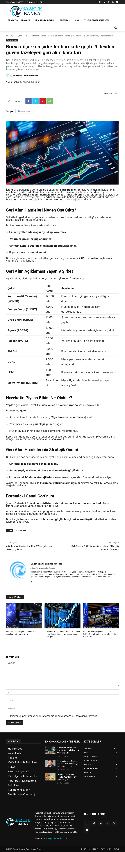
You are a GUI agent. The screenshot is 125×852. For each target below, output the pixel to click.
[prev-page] (8, 644)
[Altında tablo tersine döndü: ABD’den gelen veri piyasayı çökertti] (50, 776)
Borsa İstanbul (32, 35)
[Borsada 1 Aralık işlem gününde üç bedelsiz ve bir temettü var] (24, 615)
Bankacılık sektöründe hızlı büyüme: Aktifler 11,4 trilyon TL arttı (68, 750)
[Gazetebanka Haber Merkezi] (8, 75)
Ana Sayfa (10, 35)
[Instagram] (100, 2)
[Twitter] (113, 2)
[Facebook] (96, 2)
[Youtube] (117, 2)
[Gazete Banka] (27, 11)
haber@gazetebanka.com (55, 838)
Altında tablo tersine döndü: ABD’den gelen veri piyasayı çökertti (68, 777)
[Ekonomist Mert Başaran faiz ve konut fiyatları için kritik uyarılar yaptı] (50, 763)
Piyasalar (20, 35)
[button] (115, 27)
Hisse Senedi (20, 530)
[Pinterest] (109, 2)
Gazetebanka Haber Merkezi (25, 75)
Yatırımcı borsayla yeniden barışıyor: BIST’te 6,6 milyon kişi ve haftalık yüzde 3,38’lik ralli (99, 634)
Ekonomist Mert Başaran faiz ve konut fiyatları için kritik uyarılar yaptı (68, 763)
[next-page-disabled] (13, 644)
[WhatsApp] (49, 101)
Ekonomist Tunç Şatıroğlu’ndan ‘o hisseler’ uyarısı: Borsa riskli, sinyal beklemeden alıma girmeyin (62, 634)
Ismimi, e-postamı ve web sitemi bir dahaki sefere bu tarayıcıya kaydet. (54, 715)
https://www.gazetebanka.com (42, 568)
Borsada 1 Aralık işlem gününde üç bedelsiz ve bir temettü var (21, 633)
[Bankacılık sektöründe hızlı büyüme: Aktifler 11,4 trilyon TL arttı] (50, 750)
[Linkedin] (104, 2)
